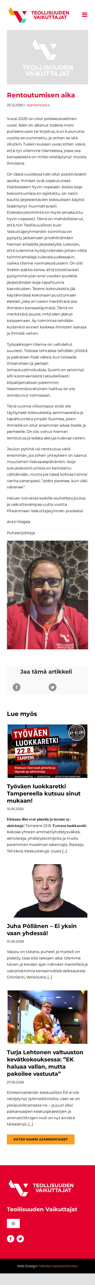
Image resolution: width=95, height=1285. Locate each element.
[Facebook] (17, 687)
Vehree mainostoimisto (58, 1266)
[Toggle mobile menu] (85, 15)
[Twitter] (53, 687)
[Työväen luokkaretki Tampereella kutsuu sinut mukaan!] (47, 751)
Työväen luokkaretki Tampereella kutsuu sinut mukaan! (43, 793)
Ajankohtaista (38, 105)
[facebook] (10, 1238)
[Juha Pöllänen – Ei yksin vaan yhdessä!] (47, 891)
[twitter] (20, 1238)
